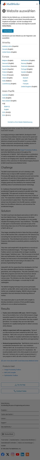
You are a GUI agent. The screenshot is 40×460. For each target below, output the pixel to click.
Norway (23, 63)
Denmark (5, 63)
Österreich (24, 66)
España (4, 69)
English (25, 81)
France (4, 75)
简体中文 (7, 106)
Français (25, 83)
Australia (5, 95)
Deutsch (25, 78)
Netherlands (25, 60)
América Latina (7, 46)
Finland (4, 72)
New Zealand (6, 101)
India (3, 98)
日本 (3, 112)
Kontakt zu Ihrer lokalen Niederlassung (20, 122)
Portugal (24, 69)
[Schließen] (37, 4)
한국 (3, 115)
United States (6, 52)
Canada (4, 49)
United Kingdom (26, 86)
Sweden (23, 72)
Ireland (4, 78)
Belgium (4, 60)
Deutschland (6, 66)
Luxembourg (6, 83)
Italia (3, 81)
